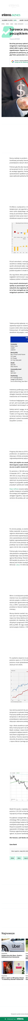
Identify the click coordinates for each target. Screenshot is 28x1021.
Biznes (7, 23)
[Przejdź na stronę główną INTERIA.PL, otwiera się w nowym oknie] (6, 15)
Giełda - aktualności (19, 23)
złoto (19, 858)
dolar (12, 858)
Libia (17, 565)
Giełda (11, 23)
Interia (3, 23)
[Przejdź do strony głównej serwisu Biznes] (16, 15)
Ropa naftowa (14, 489)
